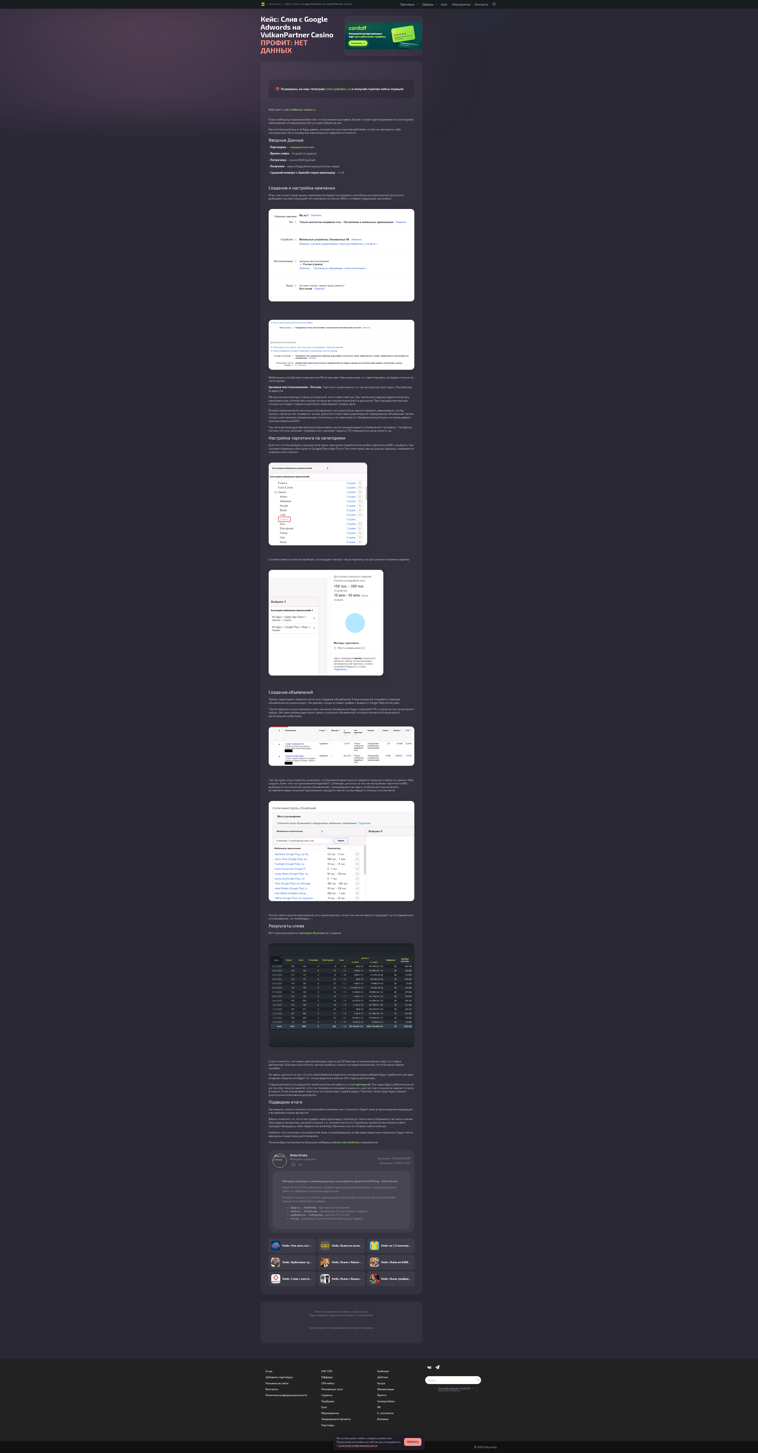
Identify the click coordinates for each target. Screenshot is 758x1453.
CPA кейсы (328, 1383)
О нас (269, 1371)
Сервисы (327, 1395)
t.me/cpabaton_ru (338, 89)
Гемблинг (383, 1371)
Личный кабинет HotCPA (454, 1388)
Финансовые (385, 1389)
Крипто (382, 1395)
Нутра (381, 1383)
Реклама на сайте (277, 1383)
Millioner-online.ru (303, 109)
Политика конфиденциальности (286, 1395)
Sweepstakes (386, 1401)
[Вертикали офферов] (436, 4)
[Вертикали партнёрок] (417, 4)
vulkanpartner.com (302, 147)
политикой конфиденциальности (358, 1445)
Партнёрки (407, 4)
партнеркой (363, 1084)
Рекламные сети (332, 1389)
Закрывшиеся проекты (336, 1419)
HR (379, 1407)
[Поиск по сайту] (494, 4)
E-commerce (385, 1413)
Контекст (275, 4)
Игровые (382, 1419)
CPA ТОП (326, 1371)
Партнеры (327, 1425)
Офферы (427, 4)
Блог (444, 4)
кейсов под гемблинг (345, 1142)
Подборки (327, 1401)
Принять (413, 1442)
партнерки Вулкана (312, 932)
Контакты (481, 4)
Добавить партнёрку (279, 1377)
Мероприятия (461, 4)
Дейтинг (382, 1377)
